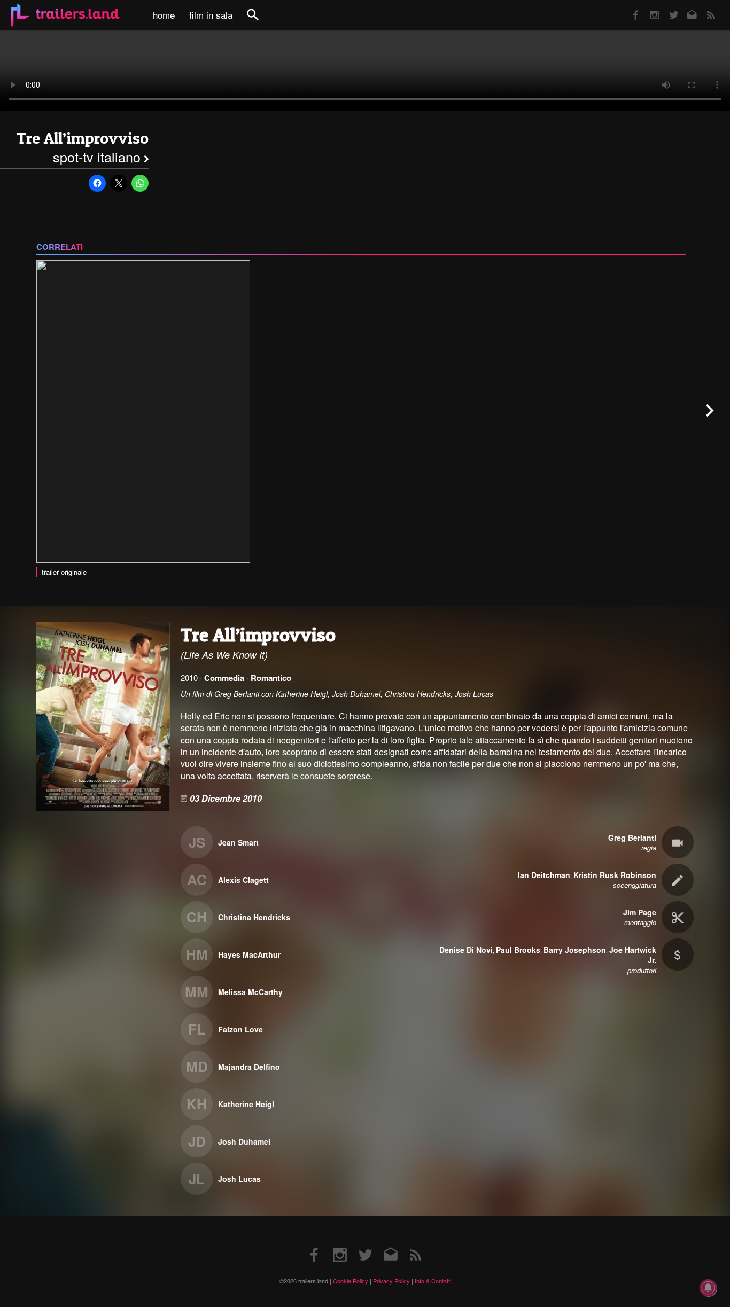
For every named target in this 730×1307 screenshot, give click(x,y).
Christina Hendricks (254, 917)
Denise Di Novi (466, 949)
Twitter (666, 7)
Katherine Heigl (246, 1104)
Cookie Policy (350, 1281)
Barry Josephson (574, 949)
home (164, 15)
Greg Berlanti (632, 837)
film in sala (210, 15)
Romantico (271, 678)
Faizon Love (240, 1029)
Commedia (224, 678)
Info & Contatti (433, 1281)
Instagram (648, 7)
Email (685, 7)
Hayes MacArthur (249, 954)
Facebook (630, 7)
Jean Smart (238, 842)
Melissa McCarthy (250, 992)
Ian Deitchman (544, 875)
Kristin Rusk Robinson (614, 875)
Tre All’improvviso (83, 138)
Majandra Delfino (249, 1066)
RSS (704, 7)
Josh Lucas (239, 1178)
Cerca (260, 20)
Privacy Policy (391, 1281)
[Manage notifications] (708, 1287)
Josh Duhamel (244, 1141)
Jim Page (639, 912)
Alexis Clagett (243, 879)
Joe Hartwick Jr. (632, 955)
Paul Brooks (518, 949)
